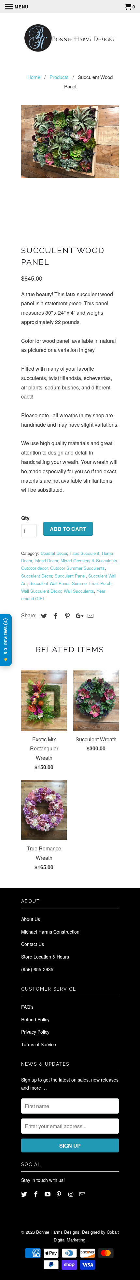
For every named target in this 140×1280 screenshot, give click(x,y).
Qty (25, 518)
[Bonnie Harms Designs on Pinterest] (59, 1194)
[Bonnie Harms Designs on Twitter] (24, 1194)
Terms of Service (38, 1044)
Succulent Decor (36, 576)
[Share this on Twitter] (43, 615)
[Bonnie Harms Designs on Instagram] (71, 1194)
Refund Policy (35, 1019)
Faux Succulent (84, 553)
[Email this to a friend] (89, 615)
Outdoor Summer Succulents (77, 568)
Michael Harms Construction (50, 931)
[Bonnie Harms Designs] (70, 39)
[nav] (16, 6)
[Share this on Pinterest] (66, 615)
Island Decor (46, 560)
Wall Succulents (79, 591)
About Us (30, 919)
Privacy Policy (35, 1031)
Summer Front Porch (91, 583)
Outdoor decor (34, 568)
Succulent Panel (70, 576)
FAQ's (27, 1007)
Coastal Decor (54, 553)
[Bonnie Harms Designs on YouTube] (48, 1194)
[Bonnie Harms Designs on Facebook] (36, 1194)
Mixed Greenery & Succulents (89, 560)
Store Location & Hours (45, 956)
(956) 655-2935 (37, 969)
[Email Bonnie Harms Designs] (83, 1194)
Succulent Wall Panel (49, 583)
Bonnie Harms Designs (57, 1232)
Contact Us (32, 944)
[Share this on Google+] (78, 615)
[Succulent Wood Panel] (70, 141)
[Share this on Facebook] (54, 615)
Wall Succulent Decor (41, 591)
